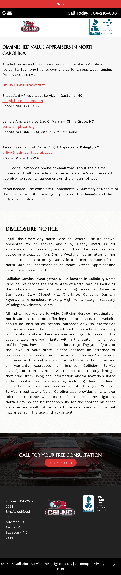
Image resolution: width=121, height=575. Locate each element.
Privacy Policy (104, 564)
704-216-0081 (60, 463)
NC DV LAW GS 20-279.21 (23, 85)
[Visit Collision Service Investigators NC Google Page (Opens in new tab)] (4, 13)
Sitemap (82, 564)
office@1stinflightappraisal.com (29, 152)
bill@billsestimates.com (22, 101)
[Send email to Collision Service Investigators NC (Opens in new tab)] (9, 13)
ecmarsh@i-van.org (18, 127)
